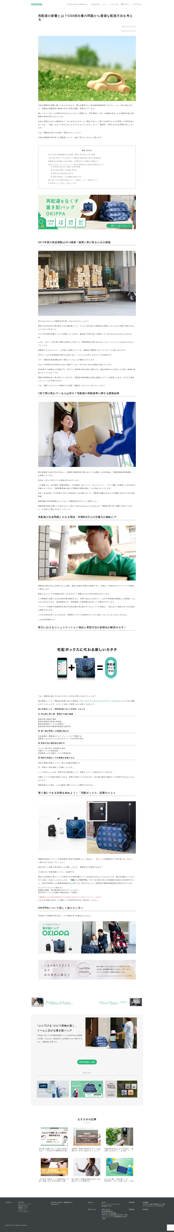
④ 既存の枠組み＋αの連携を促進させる (66, 177)
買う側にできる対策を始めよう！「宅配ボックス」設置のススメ (73, 180)
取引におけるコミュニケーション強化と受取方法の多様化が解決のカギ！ (76, 164)
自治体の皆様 (95, 4)
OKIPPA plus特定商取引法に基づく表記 (115, 1215)
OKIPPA (21, 1202)
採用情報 (145, 1209)
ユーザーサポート (23, 1211)
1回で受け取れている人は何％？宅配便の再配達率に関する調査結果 (74, 158)
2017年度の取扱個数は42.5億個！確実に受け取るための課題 (71, 154)
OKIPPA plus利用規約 (109, 1213)
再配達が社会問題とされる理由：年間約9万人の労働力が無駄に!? (73, 161)
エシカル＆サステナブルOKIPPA (153, 1206)
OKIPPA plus (137, 4)
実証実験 (72, 883)
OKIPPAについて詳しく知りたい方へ (62, 183)
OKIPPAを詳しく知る (87, 1062)
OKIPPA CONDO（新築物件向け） (62, 1202)
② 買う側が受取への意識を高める (64, 170)
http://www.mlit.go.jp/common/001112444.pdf (100, 701)
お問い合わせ (114, 4)
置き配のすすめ (107, 1206)
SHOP (126, 4)
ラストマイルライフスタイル (111, 1204)
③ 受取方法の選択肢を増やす (62, 173)
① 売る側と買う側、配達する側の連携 (65, 167)
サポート (105, 4)
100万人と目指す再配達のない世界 (154, 1204)
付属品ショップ (23, 1208)
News (104, 1202)
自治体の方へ (55, 1204)
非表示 (89, 150)
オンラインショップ (24, 1204)
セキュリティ (22, 1209)
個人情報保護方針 (107, 1211)
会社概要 (145, 1202)
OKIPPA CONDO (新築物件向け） (78, 4)
